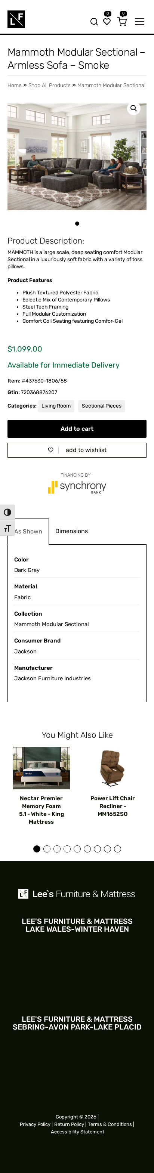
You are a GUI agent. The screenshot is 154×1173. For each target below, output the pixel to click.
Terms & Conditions (110, 1124)
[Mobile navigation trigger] (140, 22)
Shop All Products (49, 85)
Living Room (56, 406)
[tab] (28, 532)
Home (14, 85)
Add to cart (77, 428)
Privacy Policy (35, 1124)
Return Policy (69, 1124)
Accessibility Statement (77, 1132)
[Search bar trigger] (91, 22)
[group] (41, 786)
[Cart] (122, 22)
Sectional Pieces (101, 406)
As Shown (28, 531)
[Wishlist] (106, 22)
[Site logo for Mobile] (16, 19)
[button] (134, 108)
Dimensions (71, 531)
